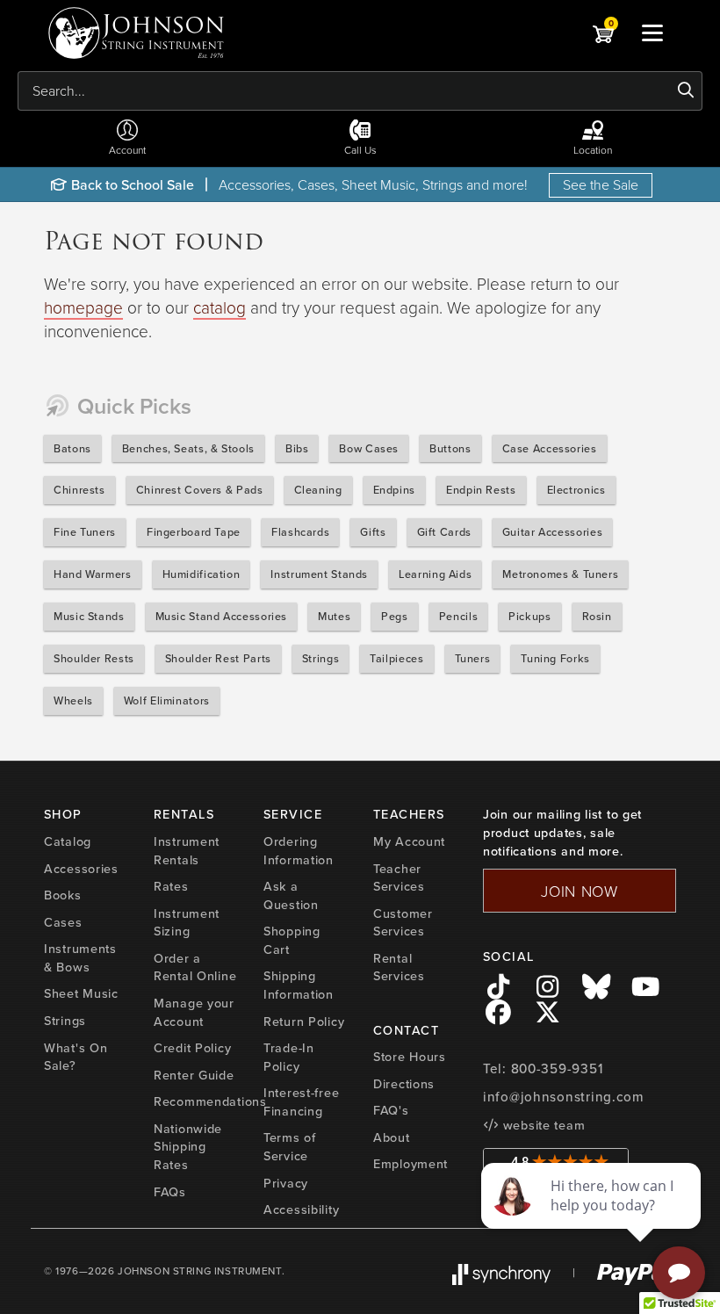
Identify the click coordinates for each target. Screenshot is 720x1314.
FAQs (170, 1192)
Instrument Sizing (187, 923)
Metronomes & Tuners (560, 574)
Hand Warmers (93, 574)
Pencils (458, 616)
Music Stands (89, 616)
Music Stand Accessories (221, 616)
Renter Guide (194, 1075)
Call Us (360, 149)
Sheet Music (81, 993)
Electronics (576, 489)
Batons (72, 448)
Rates (171, 886)
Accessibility (301, 1209)
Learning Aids (435, 574)
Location (592, 149)
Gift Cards (444, 531)
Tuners (473, 658)
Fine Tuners (85, 531)
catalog (219, 307)
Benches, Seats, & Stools (188, 448)
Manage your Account (194, 1012)
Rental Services (399, 967)
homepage (83, 307)
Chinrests (79, 489)
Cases (63, 922)
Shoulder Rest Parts (218, 658)
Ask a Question (291, 895)
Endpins (394, 489)
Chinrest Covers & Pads (199, 489)
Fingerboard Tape (194, 531)
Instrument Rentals (187, 851)
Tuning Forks (555, 658)
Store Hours (409, 1056)
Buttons (450, 448)
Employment (410, 1163)
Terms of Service (289, 1147)
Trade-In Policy (288, 1057)
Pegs (394, 616)
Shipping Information (298, 985)
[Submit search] (686, 90)
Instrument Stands (319, 574)
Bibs (297, 448)
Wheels (73, 700)
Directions (404, 1084)
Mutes (334, 616)
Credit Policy (192, 1048)
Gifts (372, 531)
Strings (320, 658)
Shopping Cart (291, 940)
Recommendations (210, 1101)
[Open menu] (652, 32)
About (391, 1137)
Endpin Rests (481, 489)
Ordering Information (298, 851)
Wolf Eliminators (167, 700)
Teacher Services (399, 878)
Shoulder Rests (94, 658)
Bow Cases (369, 448)
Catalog (67, 841)
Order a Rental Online (195, 967)
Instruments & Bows (80, 958)
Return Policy (303, 1021)
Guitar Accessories (552, 531)
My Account (409, 841)
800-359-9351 (557, 1069)
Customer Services (403, 923)
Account (127, 149)
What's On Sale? (75, 1057)
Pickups (529, 616)
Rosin (597, 616)
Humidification (201, 574)
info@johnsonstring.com (563, 1097)
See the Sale (600, 184)
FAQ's (391, 1110)
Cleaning (318, 489)
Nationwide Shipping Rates (188, 1146)
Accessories (81, 868)
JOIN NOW (579, 890)
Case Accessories (549, 448)
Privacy (285, 1183)
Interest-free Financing (301, 1102)
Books (63, 895)
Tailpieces (396, 658)
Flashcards (300, 531)
